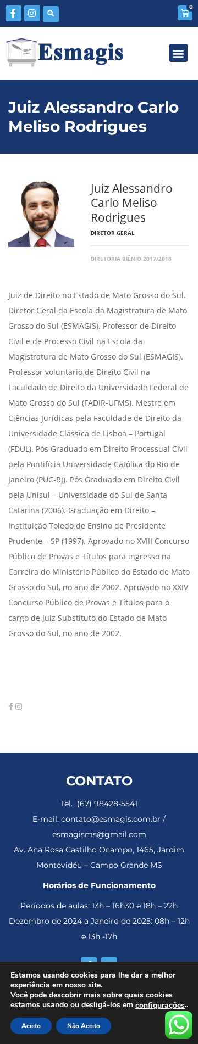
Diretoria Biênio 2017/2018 (131, 258)
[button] (51, 14)
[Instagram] (32, 13)
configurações (160, 1006)
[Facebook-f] (13, 13)
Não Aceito (83, 1025)
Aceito (31, 1025)
